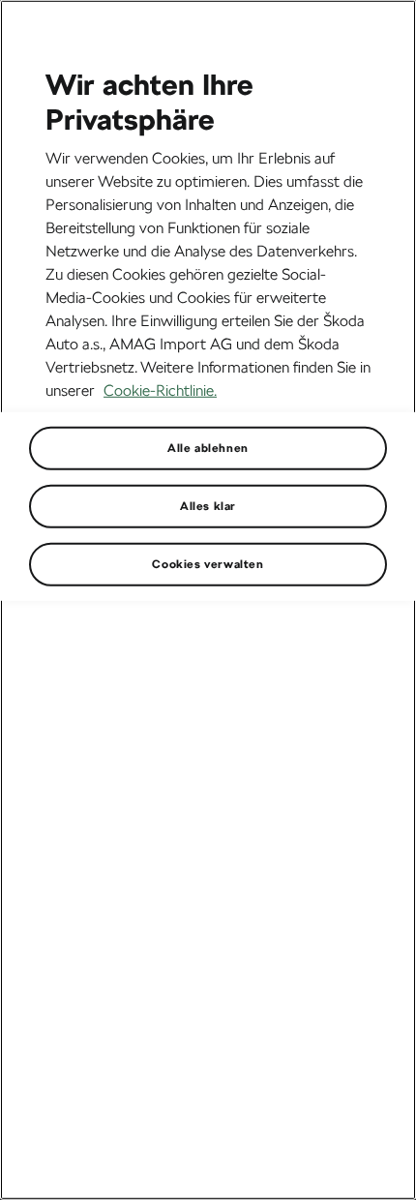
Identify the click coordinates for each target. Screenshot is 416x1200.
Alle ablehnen (208, 447)
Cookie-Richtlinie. (160, 389)
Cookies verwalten (207, 563)
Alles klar (208, 505)
